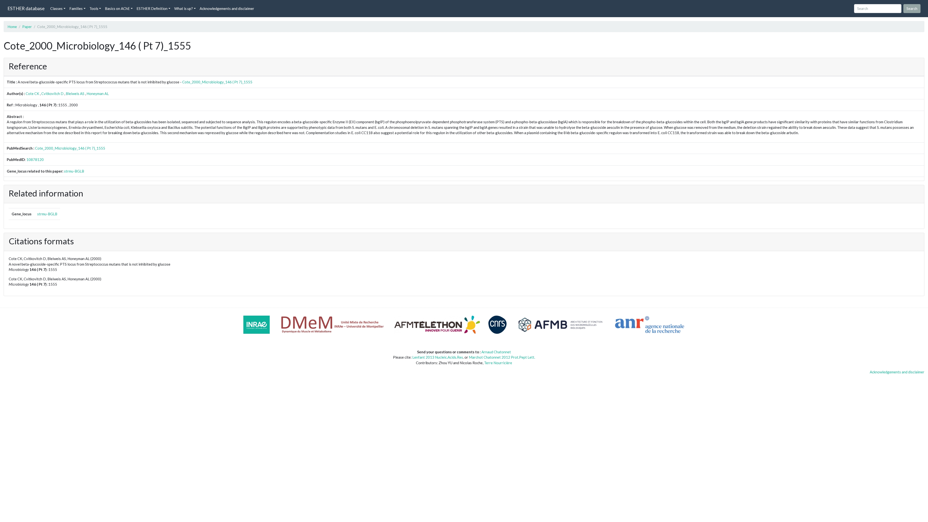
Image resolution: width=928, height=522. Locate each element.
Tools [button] (93, 8)
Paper (27, 26)
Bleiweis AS (75, 93)
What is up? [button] (183, 8)
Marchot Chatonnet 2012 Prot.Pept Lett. (502, 357)
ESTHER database (25, 8)
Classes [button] (56, 8)
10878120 (35, 159)
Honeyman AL (98, 93)
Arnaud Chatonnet (496, 352)
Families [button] (76, 8)
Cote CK (32, 93)
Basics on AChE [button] (117, 8)
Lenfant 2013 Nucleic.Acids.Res (437, 357)
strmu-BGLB (74, 171)
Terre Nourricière (498, 363)
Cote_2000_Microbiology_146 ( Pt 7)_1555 (217, 82)
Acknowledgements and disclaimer (227, 8)
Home (12, 26)
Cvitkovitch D (52, 93)
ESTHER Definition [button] (152, 8)
